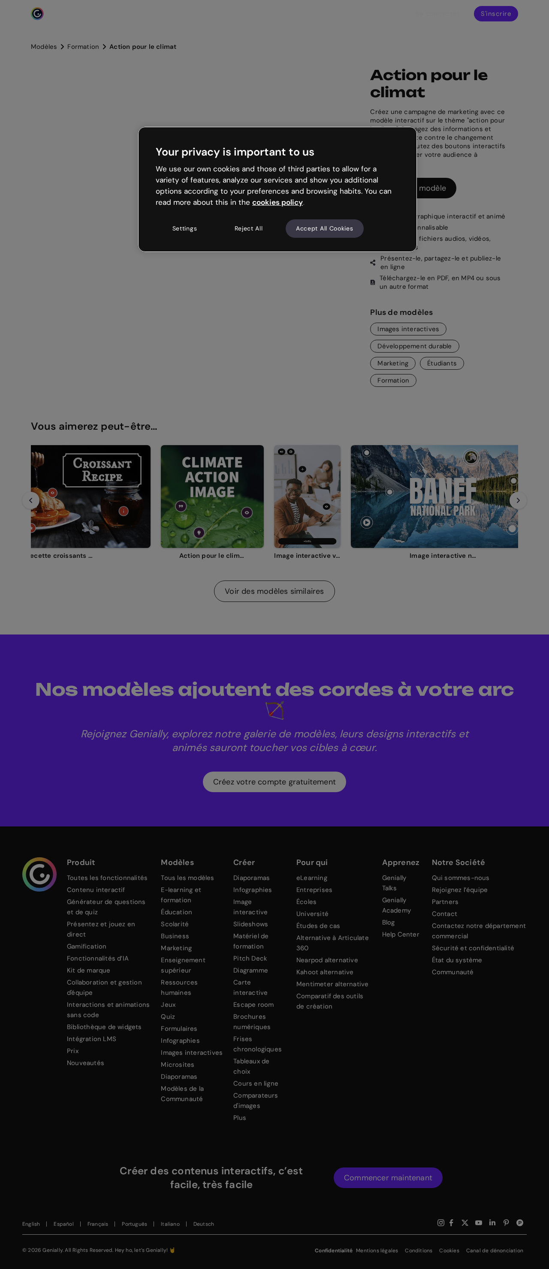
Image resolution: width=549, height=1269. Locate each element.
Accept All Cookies (324, 228)
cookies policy (277, 202)
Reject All (249, 228)
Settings (184, 228)
